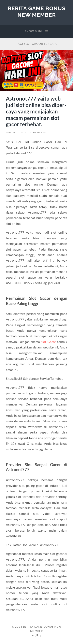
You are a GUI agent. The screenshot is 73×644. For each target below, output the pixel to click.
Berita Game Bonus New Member (36, 11)
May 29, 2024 (15, 132)
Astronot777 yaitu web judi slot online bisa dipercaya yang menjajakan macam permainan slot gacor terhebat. (36, 111)
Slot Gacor (48, 342)
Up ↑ (38, 635)
